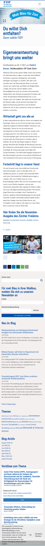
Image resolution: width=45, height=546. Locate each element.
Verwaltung (5, 428)
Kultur (33, 419)
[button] (5, 267)
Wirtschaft (6, 223)
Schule (39, 422)
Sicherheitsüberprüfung (10, 307)
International (28, 419)
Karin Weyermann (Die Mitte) (13, 496)
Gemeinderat (34, 416)
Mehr (22, 500)
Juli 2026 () (6, 445)
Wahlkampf (12, 428)
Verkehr (35, 220)
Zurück (7, 230)
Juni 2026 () (6, 448)
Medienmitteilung (8, 422)
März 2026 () (7, 456)
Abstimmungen (5, 416)
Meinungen (18, 422)
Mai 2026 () (6, 451)
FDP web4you (36, 543)
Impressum (7, 543)
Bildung (15, 416)
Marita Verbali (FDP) (24, 493)
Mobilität (29, 220)
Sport (19, 424)
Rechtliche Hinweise (38, 535)
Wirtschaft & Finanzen (33, 428)
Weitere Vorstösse (8, 530)
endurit (30, 543)
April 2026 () (6, 453)
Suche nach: (6, 277)
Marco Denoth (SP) (10, 493)
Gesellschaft (14, 220)
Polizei (35, 421)
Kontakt (13, 543)
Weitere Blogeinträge (9, 404)
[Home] (8, 4)
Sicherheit (5, 424)
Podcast (30, 422)
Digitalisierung (25, 416)
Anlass (11, 416)
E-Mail (4, 299)
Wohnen (5, 431)
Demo (19, 416)
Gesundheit (15, 419)
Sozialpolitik (13, 424)
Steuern (23, 424)
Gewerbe (22, 220)
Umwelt (28, 424)
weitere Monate (7, 459)
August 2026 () (7, 443)
